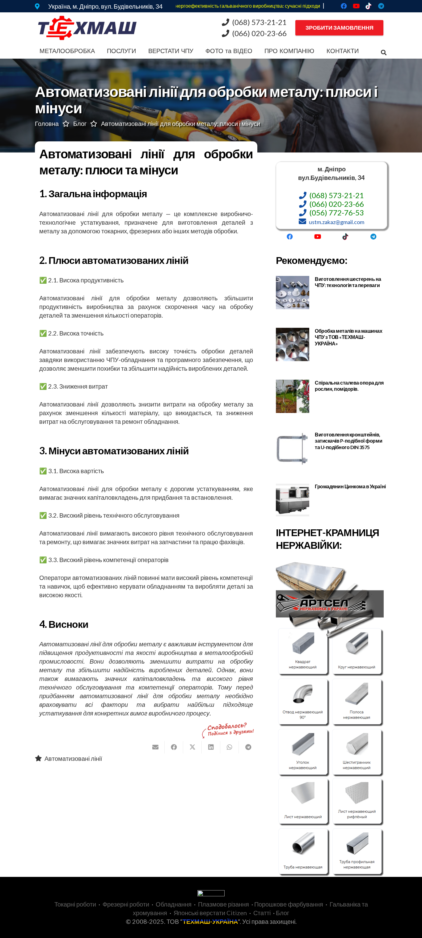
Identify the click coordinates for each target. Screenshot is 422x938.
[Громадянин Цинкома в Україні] (331, 500)
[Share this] (174, 747)
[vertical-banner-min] (331, 719)
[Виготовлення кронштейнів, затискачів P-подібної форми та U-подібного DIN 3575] (331, 448)
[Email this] (155, 747)
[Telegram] (381, 6)
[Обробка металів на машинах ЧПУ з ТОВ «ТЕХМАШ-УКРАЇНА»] (331, 344)
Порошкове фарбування (288, 904)
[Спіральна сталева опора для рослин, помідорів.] (331, 396)
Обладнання (174, 904)
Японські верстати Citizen (210, 912)
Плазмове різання (223, 904)
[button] (99, 51)
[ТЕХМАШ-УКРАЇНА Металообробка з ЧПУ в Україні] (87, 28)
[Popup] (37, 6)
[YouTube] (356, 6)
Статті (262, 912)
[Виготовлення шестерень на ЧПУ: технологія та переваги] (331, 292)
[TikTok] (368, 6)
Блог (282, 912)
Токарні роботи (75, 904)
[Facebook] (344, 6)
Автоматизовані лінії (73, 758)
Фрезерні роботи (126, 904)
